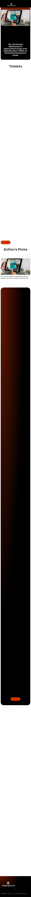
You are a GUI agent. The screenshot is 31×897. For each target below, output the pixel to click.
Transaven (13, 893)
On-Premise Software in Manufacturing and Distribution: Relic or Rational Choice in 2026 (15, 49)
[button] (15, 889)
